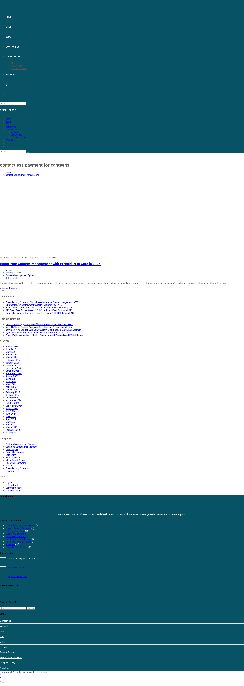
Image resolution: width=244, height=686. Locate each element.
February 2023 (13, 430)
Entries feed (12, 485)
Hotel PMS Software (16, 536)
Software (10, 544)
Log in (9, 482)
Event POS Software (16, 533)
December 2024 (14, 397)
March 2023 (11, 427)
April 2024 (11, 419)
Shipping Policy (7, 663)
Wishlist (4, 626)
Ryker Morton (12, 332)
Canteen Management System (20, 275)
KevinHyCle (11, 327)
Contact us (11, 127)
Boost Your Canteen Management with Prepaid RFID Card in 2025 (50, 264)
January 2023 (12, 432)
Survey (9, 465)
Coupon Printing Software (18, 528)
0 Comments (12, 278)
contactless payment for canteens (22, 175)
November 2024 (14, 400)
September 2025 (14, 373)
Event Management (15, 452)
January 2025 (12, 395)
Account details (19, 137)
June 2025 (11, 381)
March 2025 (11, 389)
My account (11, 129)
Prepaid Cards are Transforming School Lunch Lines (46, 327)
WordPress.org (13, 490)
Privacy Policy (7, 652)
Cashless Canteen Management (21, 446)
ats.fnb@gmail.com (17, 567)
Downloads (16, 135)
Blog (8, 124)
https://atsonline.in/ (17, 576)
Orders (14, 132)
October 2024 (12, 403)
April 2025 (11, 387)
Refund (3, 647)
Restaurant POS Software (18, 541)
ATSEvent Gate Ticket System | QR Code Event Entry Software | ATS (39, 310)
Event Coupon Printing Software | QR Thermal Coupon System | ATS (39, 307)
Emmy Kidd (11, 335)
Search (31, 608)
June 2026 (11, 349)
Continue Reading (8, 288)
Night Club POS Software (18, 539)
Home (9, 118)
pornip (9, 330)
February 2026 (13, 360)
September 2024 (14, 405)
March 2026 (11, 357)
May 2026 (11, 352)
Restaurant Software (16, 463)
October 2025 (12, 370)
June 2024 (11, 414)
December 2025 (14, 365)
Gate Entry (11, 455)
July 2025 (10, 379)
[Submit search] (28, 152)
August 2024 (12, 408)
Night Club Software (15, 460)
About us (4, 668)
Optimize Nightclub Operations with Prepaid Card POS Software (51, 335)
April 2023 (11, 424)
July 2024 (10, 411)
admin (9, 270)
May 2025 (11, 384)
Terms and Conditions (11, 657)
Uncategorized (13, 471)
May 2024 (11, 416)
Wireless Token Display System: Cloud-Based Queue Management (48, 330)
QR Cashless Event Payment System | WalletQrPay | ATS (34, 305)
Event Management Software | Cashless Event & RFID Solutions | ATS (40, 313)
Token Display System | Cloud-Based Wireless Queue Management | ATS (42, 302)
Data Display (12, 449)
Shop (8, 121)
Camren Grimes (13, 324)
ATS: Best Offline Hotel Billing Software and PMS (48, 324)
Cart (2, 636)
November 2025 (14, 368)
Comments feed (14, 487)
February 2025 (13, 392)
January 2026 (12, 362)
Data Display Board (15, 531)
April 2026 (11, 354)
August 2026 (12, 346)
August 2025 (12, 376)
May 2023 (11, 422)
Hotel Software (13, 457)
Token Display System (17, 468)
